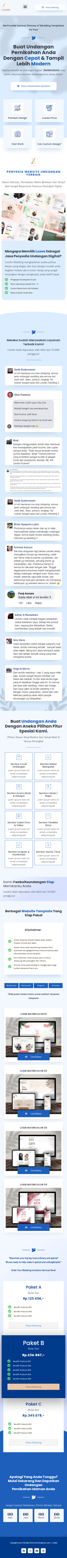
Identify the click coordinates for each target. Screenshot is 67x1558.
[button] (25, 6)
